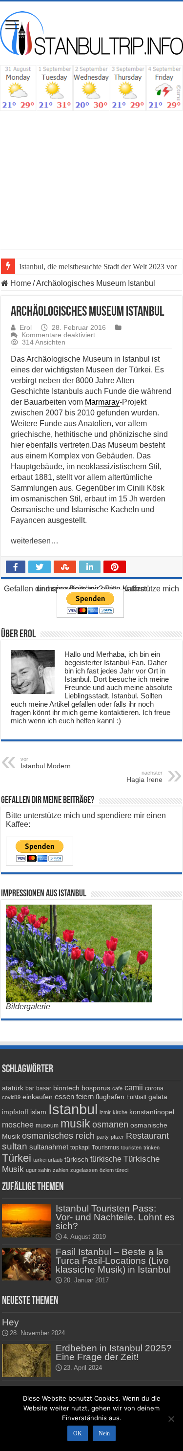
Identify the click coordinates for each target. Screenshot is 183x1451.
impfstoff (15, 1112)
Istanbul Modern (45, 763)
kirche (120, 1112)
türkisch (76, 1159)
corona (154, 1088)
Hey (10, 1322)
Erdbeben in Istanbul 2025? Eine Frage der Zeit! (114, 1352)
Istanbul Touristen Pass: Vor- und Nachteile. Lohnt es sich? (115, 1217)
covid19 (11, 1097)
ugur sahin (38, 1170)
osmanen (110, 1124)
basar (43, 1088)
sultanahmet (48, 1147)
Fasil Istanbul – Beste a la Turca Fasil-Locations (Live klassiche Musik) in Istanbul (113, 1261)
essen (64, 1096)
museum (47, 1125)
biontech (66, 1088)
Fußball (136, 1097)
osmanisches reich (58, 1135)
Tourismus (105, 1147)
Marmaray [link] (102, 402)
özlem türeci (114, 1170)
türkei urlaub (47, 1160)
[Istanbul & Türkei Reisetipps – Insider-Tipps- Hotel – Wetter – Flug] (91, 32)
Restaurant (147, 1136)
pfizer (117, 1137)
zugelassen (84, 1170)
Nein (104, 1433)
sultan (14, 1146)
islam (38, 1112)
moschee (18, 1125)
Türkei (16, 1158)
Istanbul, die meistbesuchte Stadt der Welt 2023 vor (98, 266)
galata (157, 1097)
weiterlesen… (35, 541)
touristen (131, 1147)
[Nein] (171, 1419)
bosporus (95, 1088)
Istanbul (73, 1109)
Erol (26, 327)
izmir (105, 1112)
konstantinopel (151, 1112)
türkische (106, 1159)
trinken (151, 1147)
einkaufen (37, 1097)
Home (19, 283)
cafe (117, 1088)
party (103, 1137)
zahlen (60, 1170)
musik (75, 1124)
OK (77, 1433)
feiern (85, 1096)
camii (133, 1087)
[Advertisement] (91, 175)
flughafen (110, 1097)
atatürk (12, 1088)
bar (29, 1088)
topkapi (80, 1147)
